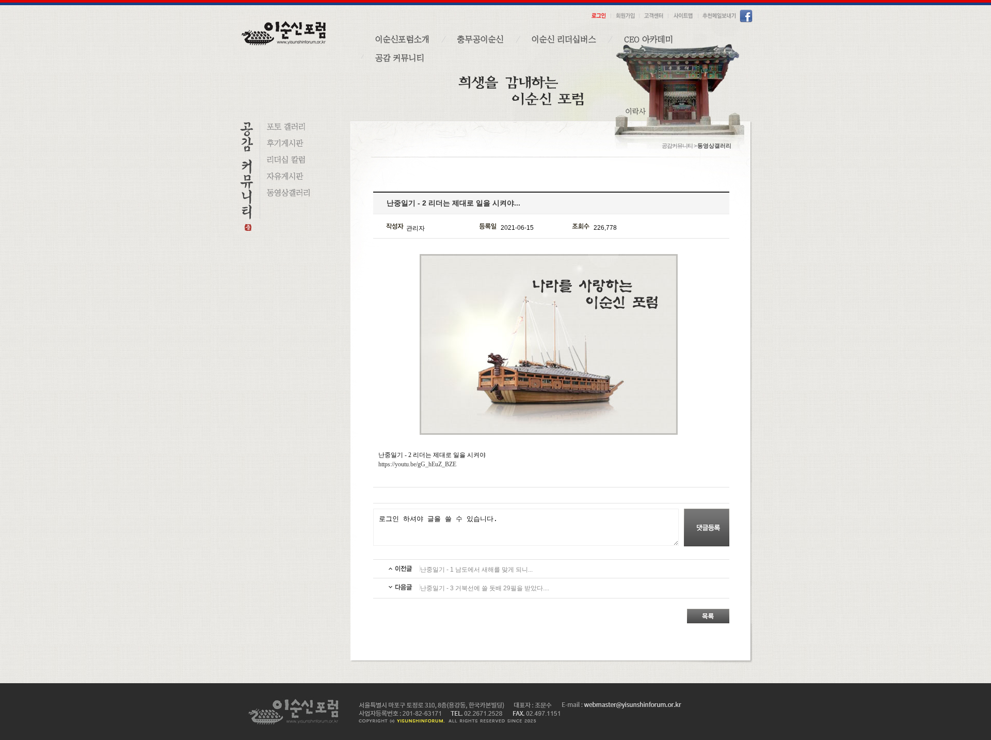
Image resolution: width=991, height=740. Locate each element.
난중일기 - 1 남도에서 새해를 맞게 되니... (476, 569)
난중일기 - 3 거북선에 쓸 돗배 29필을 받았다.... (484, 588)
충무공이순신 (480, 39)
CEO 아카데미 (648, 39)
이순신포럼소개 (402, 39)
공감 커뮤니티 (399, 58)
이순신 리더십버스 (564, 39)
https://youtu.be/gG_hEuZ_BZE (417, 464)
